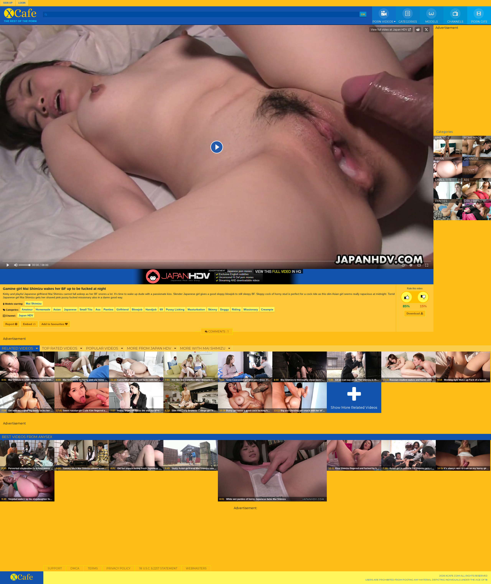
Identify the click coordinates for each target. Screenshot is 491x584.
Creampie (267, 309)
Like (406, 297)
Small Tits (86, 309)
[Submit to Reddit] (418, 29)
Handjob (151, 309)
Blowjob (137, 309)
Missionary (251, 309)
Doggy (224, 309)
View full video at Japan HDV (389, 29)
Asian (57, 309)
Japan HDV (26, 315)
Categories (408, 21)
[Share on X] (426, 29)
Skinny (212, 309)
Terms (93, 568)
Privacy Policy (118, 568)
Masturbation (196, 309)
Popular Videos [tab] (102, 348)
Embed (28, 324)
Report (10, 324)
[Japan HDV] (216, 276)
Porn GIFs (479, 21)
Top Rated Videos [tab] (60, 348)
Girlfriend (122, 309)
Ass (98, 309)
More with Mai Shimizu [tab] (203, 348)
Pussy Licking (175, 309)
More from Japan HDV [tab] (149, 348)
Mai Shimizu (34, 303)
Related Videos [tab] (18, 348)
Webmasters (196, 568)
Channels (455, 21)
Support (55, 568)
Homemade (43, 309)
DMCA (74, 568)
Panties (108, 309)
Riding (236, 309)
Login (22, 3)
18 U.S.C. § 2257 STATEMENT (158, 568)
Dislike (423, 297)
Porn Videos (383, 21)
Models (431, 21)
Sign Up (7, 3)
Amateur (27, 309)
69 (161, 309)
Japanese (70, 309)
